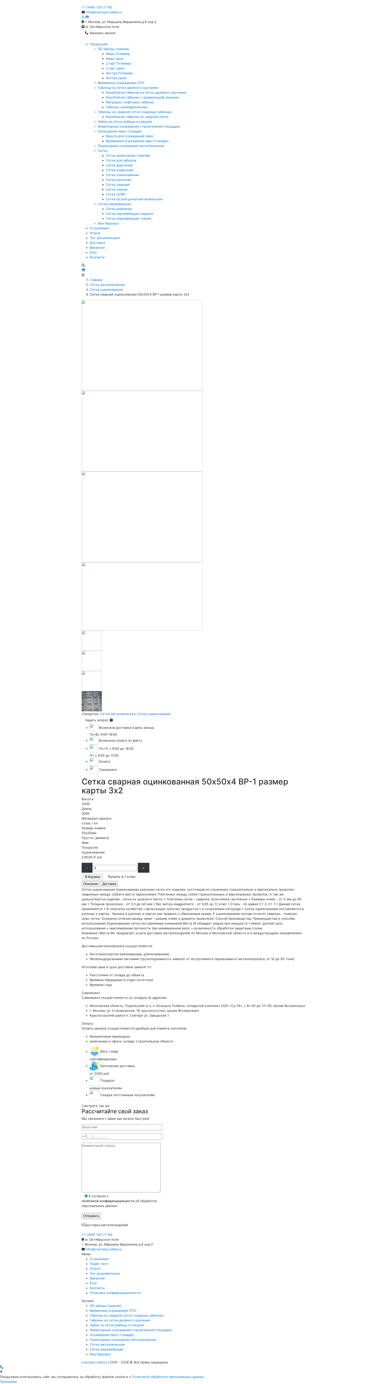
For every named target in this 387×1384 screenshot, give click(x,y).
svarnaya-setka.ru (95, 1362)
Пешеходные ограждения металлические (131, 146)
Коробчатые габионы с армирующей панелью (142, 97)
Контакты (97, 257)
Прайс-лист (99, 1264)
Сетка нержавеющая (114, 204)
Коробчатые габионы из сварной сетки (137, 117)
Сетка (102, 151)
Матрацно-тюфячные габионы (130, 102)
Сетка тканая (116, 189)
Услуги (95, 233)
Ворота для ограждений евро (129, 136)
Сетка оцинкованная (122, 175)
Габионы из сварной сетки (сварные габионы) (135, 112)
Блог (93, 252)
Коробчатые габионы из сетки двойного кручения (146, 92)
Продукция (99, 44)
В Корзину (92, 877)
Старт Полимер (118, 63)
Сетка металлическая (107, 285)
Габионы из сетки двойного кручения (128, 88)
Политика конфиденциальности (115, 1293)
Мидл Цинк (115, 59)
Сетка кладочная (119, 170)
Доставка (97, 243)
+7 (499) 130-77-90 (97, 7)
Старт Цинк (115, 68)
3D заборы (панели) (113, 49)
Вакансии (97, 247)
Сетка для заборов (121, 160)
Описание (90, 884)
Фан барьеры (108, 223)
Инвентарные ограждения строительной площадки (139, 126)
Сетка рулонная (118, 180)
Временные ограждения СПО (121, 83)
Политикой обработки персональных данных (168, 1377)
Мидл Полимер (118, 54)
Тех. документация (105, 238)
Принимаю (8, 1382)
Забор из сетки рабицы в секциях (125, 122)
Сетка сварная (117, 184)
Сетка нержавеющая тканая (128, 218)
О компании (99, 228)
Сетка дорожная (119, 165)
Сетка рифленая (119, 209)
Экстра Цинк (116, 78)
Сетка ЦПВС (116, 194)
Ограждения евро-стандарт (120, 131)
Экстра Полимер (119, 73)
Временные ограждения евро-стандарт (137, 141)
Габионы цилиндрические (126, 107)
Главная (96, 280)
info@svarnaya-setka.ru (104, 12)
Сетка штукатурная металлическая (134, 199)
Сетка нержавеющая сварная (129, 214)
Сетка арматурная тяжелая (128, 155)
